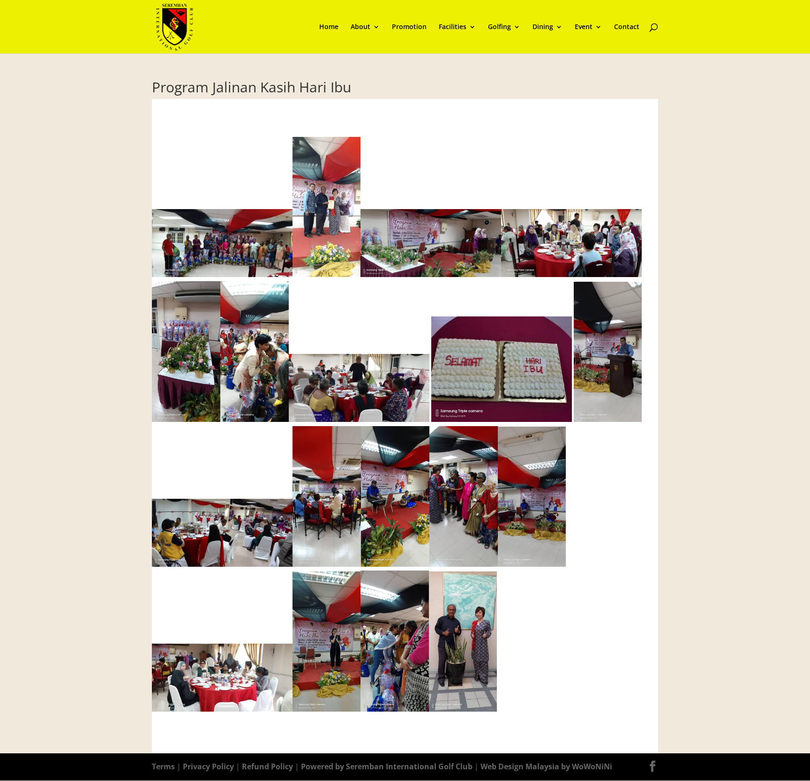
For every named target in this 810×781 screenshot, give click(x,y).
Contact (626, 27)
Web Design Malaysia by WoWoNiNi (546, 766)
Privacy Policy (209, 766)
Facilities (452, 27)
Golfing (499, 27)
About (360, 27)
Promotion (409, 27)
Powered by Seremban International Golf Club (386, 766)
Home (328, 27)
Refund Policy (268, 766)
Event (583, 27)
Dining (542, 27)
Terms (163, 766)
